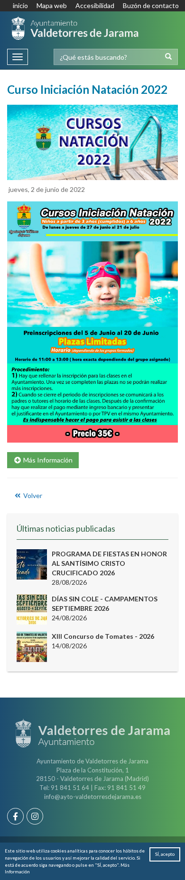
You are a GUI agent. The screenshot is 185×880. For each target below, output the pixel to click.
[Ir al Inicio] (75, 28)
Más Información (47, 460)
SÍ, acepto (165, 854)
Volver (32, 495)
